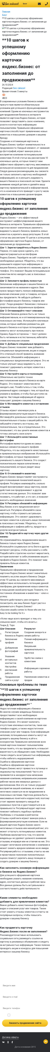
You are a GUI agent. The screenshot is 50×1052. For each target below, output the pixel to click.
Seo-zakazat (19, 88)
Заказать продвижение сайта (25, 1023)
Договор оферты (10, 1037)
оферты (38, 1015)
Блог (25, 4)
